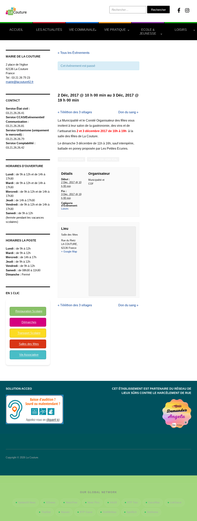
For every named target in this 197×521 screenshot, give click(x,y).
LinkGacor (175, 502)
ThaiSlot (46, 512)
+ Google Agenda (71, 159)
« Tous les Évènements (73, 52)
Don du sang (128, 112)
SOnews (50, 502)
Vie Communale (82, 29)
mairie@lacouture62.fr (19, 81)
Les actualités (49, 29)
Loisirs (181, 29)
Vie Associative (28, 354)
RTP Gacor (86, 512)
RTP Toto (132, 502)
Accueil (16, 29)
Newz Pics (93, 502)
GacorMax (154, 502)
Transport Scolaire (29, 333)
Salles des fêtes (29, 343)
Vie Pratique (115, 29)
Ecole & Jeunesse (147, 31)
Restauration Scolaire (28, 311)
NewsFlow (71, 502)
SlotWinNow (109, 512)
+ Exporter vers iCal (103, 159)
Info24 (113, 502)
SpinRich (132, 512)
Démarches (29, 322)
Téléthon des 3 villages (75, 112)
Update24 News (27, 502)
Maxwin (65, 512)
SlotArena (152, 512)
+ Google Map (69, 251)
